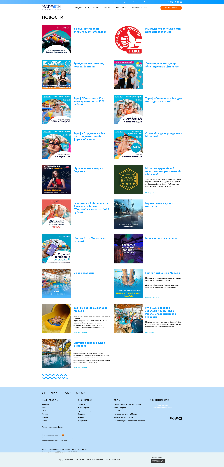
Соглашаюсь (158, 461)
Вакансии (81, 414)
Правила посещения (120, 2)
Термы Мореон (120, 407)
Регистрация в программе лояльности (162, 406)
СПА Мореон (119, 411)
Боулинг (45, 417)
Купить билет (171, 8)
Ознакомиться (157, 457)
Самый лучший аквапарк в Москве (127, 404)
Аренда (81, 417)
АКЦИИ (78, 8)
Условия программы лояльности (55, 440)
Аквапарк (46, 404)
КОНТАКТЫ (121, 8)
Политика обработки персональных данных (60, 438)
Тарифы (136, 2)
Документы (83, 420)
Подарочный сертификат (52, 427)
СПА (44, 411)
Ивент (44, 420)
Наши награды (83, 407)
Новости (81, 404)
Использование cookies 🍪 (53, 435)
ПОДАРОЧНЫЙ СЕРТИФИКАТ (99, 8)
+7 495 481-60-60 (174, 2)
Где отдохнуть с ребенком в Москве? (129, 420)
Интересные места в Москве (126, 414)
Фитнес (45, 414)
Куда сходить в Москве (123, 417)
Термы (44, 407)
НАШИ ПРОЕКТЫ (139, 8)
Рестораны (46, 424)
